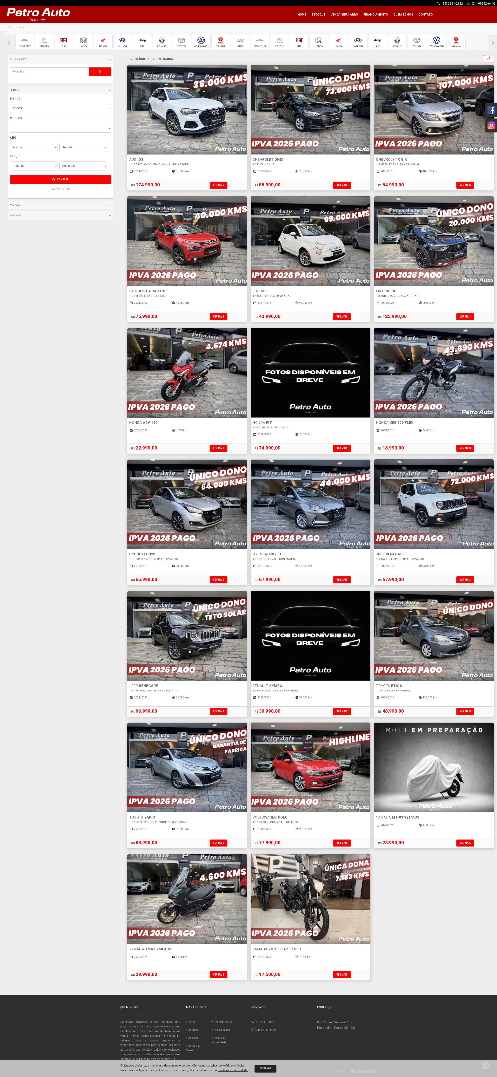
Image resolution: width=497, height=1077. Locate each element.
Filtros (14, 89)
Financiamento (375, 14)
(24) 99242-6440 (265, 1030)
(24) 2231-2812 (264, 1022)
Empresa (193, 1029)
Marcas (15, 204)
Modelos (16, 215)
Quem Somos (403, 14)
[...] (173, 1058)
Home (302, 14)
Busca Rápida (18, 59)
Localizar (62, 179)
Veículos (193, 1037)
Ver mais (218, 185)
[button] (9, 43)
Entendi (265, 1068)
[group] (24, 42)
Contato (426, 14)
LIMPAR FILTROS (60, 188)
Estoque (318, 14)
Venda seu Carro (344, 14)
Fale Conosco (222, 1029)
